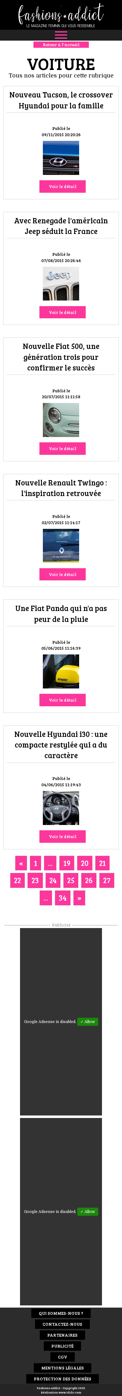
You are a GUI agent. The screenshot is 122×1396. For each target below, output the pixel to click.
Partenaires (62, 1335)
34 (63, 897)
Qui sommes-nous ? (61, 1313)
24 (53, 880)
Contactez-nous (62, 1324)
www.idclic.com (69, 1392)
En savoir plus (61, 159)
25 (70, 880)
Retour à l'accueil (61, 44)
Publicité (62, 1346)
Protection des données (62, 1379)
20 (85, 863)
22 (17, 880)
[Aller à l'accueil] (61, 15)
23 (35, 880)
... (50, 863)
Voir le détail (62, 186)
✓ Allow (87, 1022)
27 (106, 880)
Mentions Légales (62, 1368)
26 (89, 880)
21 (102, 863)
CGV (62, 1357)
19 (66, 863)
